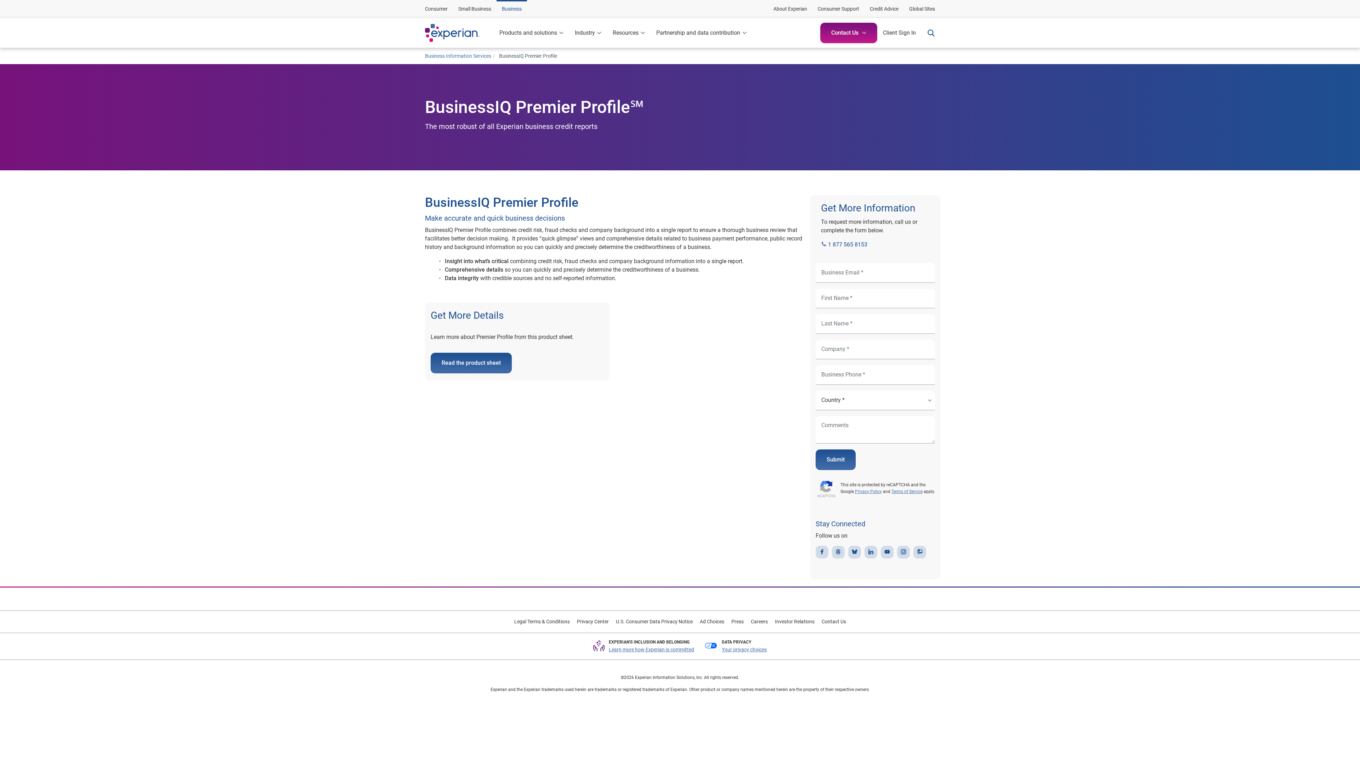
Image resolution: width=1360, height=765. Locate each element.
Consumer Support (838, 9)
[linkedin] (871, 552)
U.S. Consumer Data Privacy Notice (654, 621)
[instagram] (903, 552)
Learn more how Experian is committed (651, 649)
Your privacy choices (744, 649)
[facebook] (822, 552)
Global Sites (922, 9)
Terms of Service (907, 491)
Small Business (474, 9)
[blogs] (919, 552)
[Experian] (459, 33)
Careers (759, 621)
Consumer (436, 9)
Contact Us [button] (844, 32)
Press (737, 621)
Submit (836, 459)
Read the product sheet (471, 362)
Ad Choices (712, 621)
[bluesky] (854, 552)
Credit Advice (884, 9)
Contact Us (834, 621)
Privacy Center (593, 621)
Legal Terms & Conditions (542, 621)
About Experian (790, 9)
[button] (588, 33)
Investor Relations (795, 621)
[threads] (838, 552)
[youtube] (887, 552)
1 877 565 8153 (847, 244)
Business (512, 9)
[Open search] (928, 33)
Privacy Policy (868, 491)
